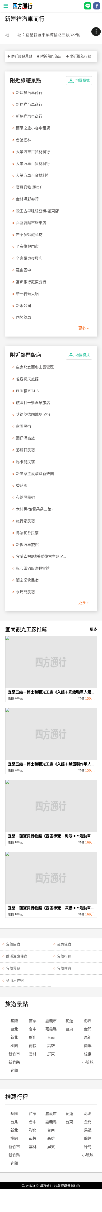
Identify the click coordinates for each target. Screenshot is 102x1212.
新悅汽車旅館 (27, 545)
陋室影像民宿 (27, 580)
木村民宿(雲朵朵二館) (34, 509)
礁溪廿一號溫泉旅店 (33, 403)
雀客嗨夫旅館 (27, 379)
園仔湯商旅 (25, 438)
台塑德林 (23, 140)
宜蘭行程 (64, 956)
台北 (14, 1029)
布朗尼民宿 (25, 497)
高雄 (51, 1046)
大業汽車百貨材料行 (33, 152)
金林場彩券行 (27, 199)
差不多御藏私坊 (29, 235)
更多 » (83, 328)
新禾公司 (23, 306)
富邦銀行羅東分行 (31, 282)
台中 (33, 1029)
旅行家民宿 (25, 521)
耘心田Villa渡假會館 (33, 568)
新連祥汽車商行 (29, 93)
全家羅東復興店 (29, 258)
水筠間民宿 (25, 592)
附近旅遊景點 (21, 56)
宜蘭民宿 (13, 944)
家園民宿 (23, 426)
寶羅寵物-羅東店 (30, 187)
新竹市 (14, 1054)
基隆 (14, 1021)
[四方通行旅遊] (22, 8)
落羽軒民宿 (25, 450)
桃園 (14, 1046)
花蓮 (69, 1021)
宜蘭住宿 (64, 968)
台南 (51, 1037)
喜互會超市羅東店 (31, 223)
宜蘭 (14, 1071)
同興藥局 (23, 317)
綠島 (88, 1054)
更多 (93, 629)
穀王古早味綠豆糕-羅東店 (37, 211)
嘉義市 (51, 1021)
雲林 (33, 1054)
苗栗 (33, 1021)
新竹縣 (14, 1062)
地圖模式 (82, 80)
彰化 (33, 1037)
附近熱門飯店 (51, 56)
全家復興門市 (27, 246)
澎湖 (88, 1021)
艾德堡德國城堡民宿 (33, 415)
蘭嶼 (88, 1046)
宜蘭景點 (13, 968)
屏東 (51, 1054)
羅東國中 (23, 270)
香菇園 (21, 486)
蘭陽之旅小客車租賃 (33, 128)
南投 (33, 1046)
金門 (88, 1029)
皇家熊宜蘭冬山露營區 (35, 367)
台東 (69, 1029)
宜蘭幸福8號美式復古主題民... (41, 557)
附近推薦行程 (80, 56)
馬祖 (88, 1037)
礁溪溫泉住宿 (16, 956)
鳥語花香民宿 (27, 533)
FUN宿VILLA (27, 391)
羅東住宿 (64, 944)
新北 (14, 1037)
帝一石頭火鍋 (27, 294)
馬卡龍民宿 (25, 462)
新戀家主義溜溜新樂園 (35, 474)
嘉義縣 (51, 1029)
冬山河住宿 (15, 980)
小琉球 (87, 1062)
